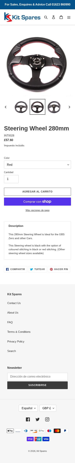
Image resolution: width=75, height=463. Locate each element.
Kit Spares (42, 451)
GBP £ (46, 408)
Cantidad (8, 172)
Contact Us (14, 303)
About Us (12, 312)
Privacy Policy (15, 341)
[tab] (37, 226)
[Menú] (69, 17)
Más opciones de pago (38, 210)
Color (6, 158)
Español (27, 408)
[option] (21, 107)
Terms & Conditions (19, 331)
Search (11, 351)
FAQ (10, 322)
